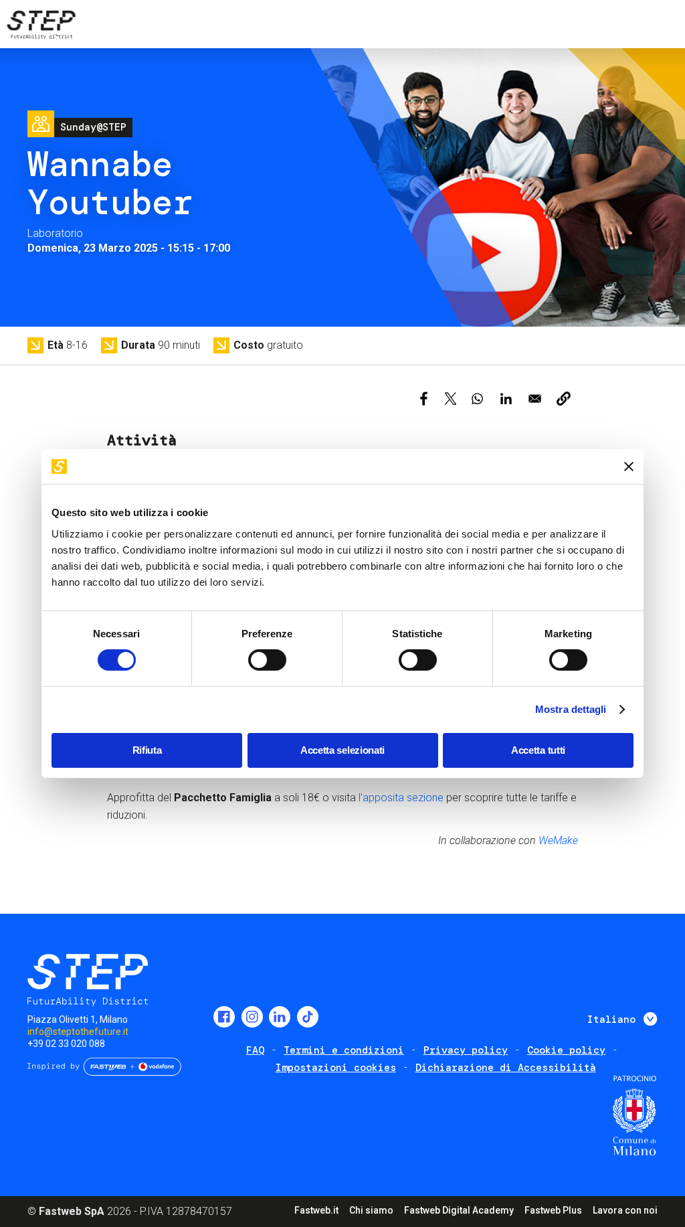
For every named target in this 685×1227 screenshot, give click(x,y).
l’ (361, 797)
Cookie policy (566, 1050)
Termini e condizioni (344, 1050)
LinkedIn (279, 1017)
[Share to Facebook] (423, 398)
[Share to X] (450, 398)
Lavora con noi (625, 1210)
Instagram (252, 1017)
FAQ (255, 1050)
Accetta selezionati (342, 750)
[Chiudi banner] (628, 466)
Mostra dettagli (571, 709)
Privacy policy (465, 1050)
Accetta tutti (538, 750)
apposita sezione (403, 797)
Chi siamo (371, 1210)
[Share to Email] (535, 398)
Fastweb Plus (553, 1210)
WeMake (558, 840)
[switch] (267, 660)
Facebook (224, 1017)
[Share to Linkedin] (506, 398)
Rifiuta (147, 750)
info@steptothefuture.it (77, 1031)
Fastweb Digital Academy (459, 1210)
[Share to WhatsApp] (477, 398)
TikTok (307, 1017)
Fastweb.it (316, 1210)
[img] (40, 26)
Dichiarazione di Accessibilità (505, 1067)
